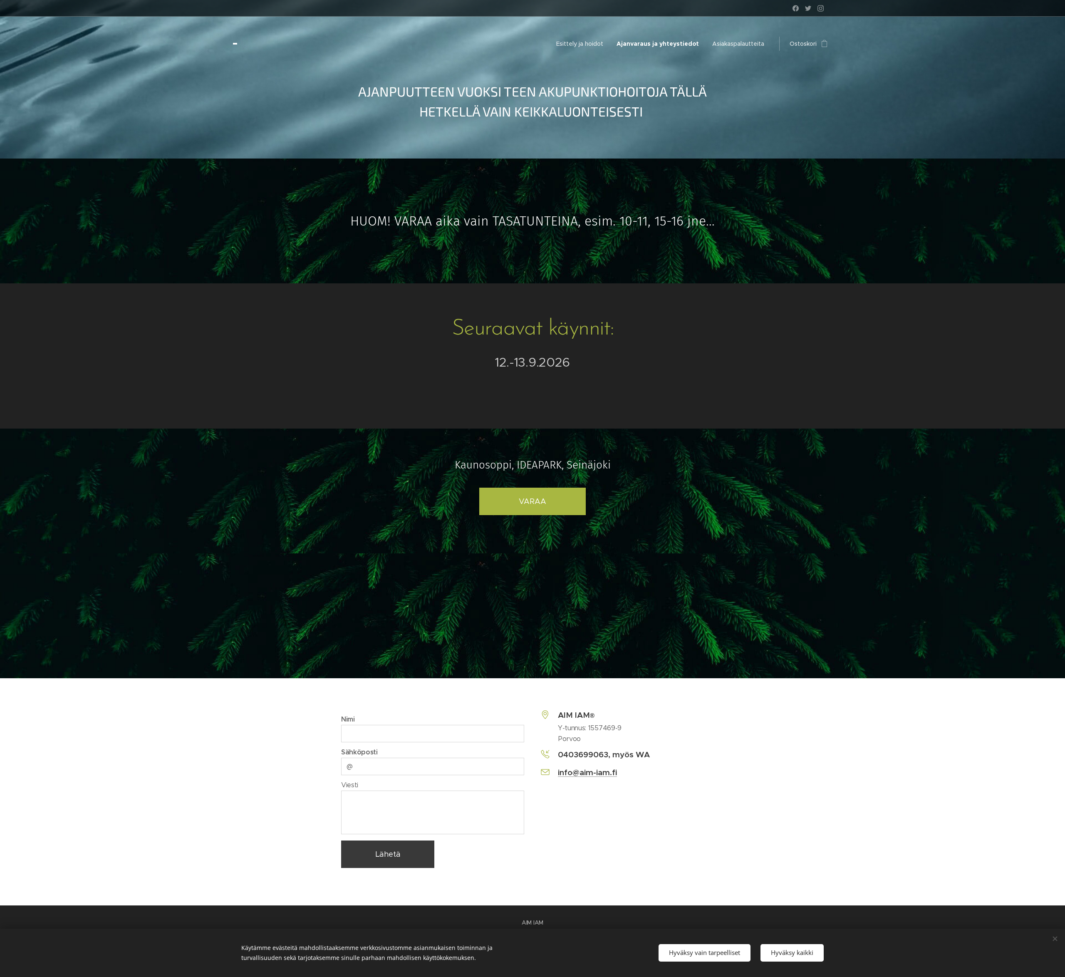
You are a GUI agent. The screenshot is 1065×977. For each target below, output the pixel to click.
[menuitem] (582, 43)
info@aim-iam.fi (587, 772)
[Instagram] (820, 8)
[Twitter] (808, 8)
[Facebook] (795, 8)
